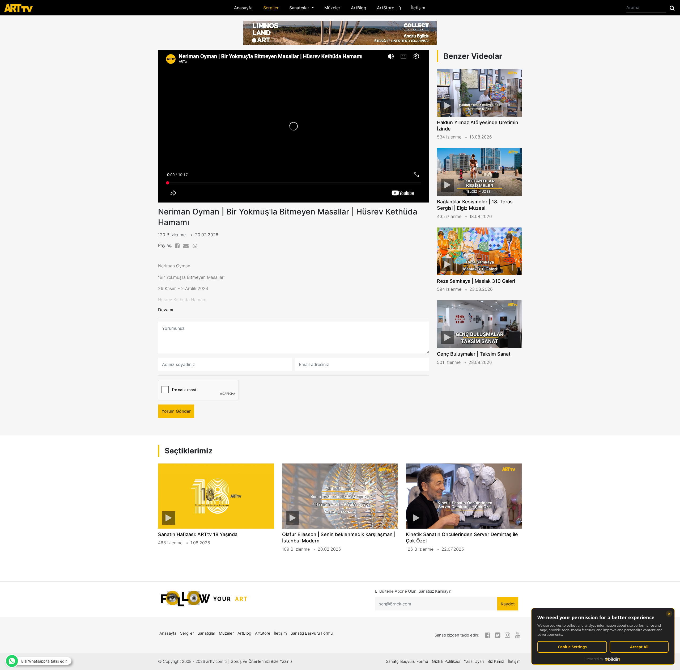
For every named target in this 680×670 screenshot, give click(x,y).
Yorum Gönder (176, 411)
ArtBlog (358, 7)
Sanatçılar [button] (300, 7)
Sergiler (271, 7)
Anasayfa (243, 7)
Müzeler (332, 7)
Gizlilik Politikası (446, 661)
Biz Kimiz (495, 661)
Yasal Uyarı (474, 661)
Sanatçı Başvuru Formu (312, 633)
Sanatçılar (206, 633)
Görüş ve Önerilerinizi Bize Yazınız (261, 661)
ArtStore (387, 7)
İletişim (418, 7)
